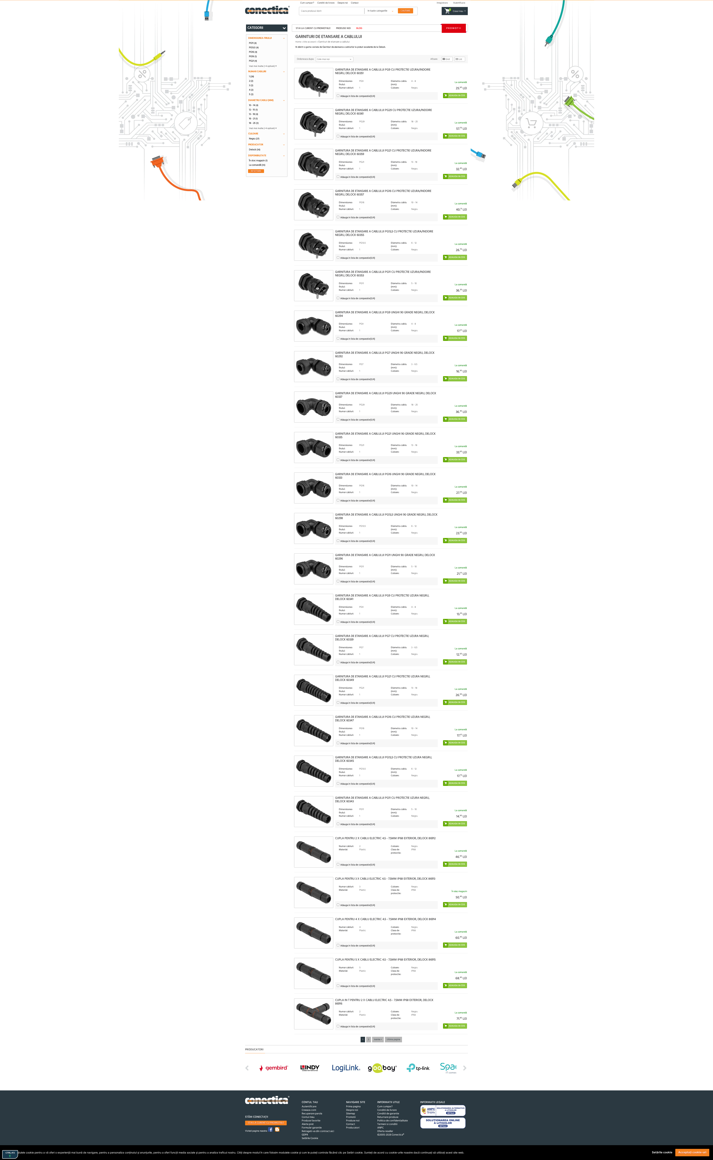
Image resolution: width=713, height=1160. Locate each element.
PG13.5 (254, 47)
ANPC (380, 1128)
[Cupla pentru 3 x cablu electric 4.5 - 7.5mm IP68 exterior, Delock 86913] (313, 892)
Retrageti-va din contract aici (318, 1131)
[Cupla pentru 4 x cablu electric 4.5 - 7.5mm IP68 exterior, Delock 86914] (313, 932)
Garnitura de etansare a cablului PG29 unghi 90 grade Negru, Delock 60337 (385, 395)
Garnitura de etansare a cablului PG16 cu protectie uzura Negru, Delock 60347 (382, 719)
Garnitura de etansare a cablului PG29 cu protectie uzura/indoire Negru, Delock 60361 (383, 112)
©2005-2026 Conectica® (390, 1135)
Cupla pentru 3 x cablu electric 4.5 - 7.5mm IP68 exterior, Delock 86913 (385, 878)
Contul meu (308, 1117)
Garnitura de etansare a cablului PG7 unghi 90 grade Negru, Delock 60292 (384, 355)
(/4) (357, 96)
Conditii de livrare (325, 3)
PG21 (253, 61)
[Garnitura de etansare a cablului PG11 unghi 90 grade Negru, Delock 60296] (313, 568)
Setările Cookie (310, 1138)
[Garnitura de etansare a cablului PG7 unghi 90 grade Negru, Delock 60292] (313, 366)
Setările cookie (662, 1152)
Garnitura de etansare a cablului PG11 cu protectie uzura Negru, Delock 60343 (382, 800)
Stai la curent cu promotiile (266, 1123)
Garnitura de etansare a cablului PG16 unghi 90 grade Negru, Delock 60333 (385, 476)
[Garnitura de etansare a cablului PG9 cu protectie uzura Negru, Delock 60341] (313, 609)
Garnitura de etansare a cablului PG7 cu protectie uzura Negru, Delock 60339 (382, 638)
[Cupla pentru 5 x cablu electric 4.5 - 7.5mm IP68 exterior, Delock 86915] (313, 973)
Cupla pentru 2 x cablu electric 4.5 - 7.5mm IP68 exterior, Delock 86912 (385, 838)
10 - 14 (253, 105)
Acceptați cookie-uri (692, 1152)
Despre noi (343, 3)
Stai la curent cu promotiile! (313, 28)
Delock (254, 149)
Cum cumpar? (307, 3)
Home (298, 42)
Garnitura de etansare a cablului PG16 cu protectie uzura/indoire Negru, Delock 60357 (383, 193)
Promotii (453, 28)
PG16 (253, 52)
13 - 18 (253, 114)
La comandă (257, 165)
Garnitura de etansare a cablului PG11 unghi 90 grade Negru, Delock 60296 (385, 557)
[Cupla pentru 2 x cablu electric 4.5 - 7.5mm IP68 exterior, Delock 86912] (313, 852)
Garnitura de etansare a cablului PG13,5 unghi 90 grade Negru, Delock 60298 (386, 516)
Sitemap (350, 1114)
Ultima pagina (393, 1039)
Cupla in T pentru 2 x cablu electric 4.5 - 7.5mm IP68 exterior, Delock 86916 (384, 1002)
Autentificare (309, 1107)
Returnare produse (387, 1117)
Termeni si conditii (387, 1124)
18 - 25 (254, 123)
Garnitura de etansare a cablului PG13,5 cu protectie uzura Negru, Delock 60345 (383, 759)
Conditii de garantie (388, 1114)
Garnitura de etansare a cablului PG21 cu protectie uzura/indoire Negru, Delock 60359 (383, 152)
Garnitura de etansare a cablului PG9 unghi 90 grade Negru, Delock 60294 (385, 314)
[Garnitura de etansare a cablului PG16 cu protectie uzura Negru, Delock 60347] (313, 730)
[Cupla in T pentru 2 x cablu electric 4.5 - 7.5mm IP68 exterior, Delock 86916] (313, 1013)
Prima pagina (353, 1107)
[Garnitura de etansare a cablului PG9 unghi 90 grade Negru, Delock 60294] (313, 326)
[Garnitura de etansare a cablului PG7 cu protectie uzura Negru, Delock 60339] (313, 649)
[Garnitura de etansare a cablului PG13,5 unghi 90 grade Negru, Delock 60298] (313, 528)
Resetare (256, 171)
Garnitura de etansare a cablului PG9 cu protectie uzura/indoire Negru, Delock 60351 (382, 71)
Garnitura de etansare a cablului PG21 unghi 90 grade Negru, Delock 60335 (385, 435)
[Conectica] (267, 1100)
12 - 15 (253, 110)
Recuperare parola (312, 1114)
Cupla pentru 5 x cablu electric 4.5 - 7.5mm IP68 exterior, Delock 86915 (385, 959)
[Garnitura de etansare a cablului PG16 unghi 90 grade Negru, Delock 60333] (313, 487)
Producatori (352, 1128)
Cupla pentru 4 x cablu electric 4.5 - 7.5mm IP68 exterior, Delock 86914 (385, 919)
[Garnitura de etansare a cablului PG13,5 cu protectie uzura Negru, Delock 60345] (313, 771)
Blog (359, 28)
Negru (254, 138)
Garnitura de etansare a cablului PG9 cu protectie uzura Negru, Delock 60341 (382, 597)
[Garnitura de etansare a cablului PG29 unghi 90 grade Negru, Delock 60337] (313, 407)
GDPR (305, 1135)
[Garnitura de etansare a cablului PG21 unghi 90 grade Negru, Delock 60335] (313, 447)
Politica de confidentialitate (392, 1121)
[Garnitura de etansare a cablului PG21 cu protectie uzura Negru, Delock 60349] (313, 690)
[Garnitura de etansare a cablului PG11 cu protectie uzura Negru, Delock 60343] (313, 811)
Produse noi (343, 28)
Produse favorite (311, 1121)
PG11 (253, 43)
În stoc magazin (258, 160)
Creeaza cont (309, 1110)
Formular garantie (312, 1128)
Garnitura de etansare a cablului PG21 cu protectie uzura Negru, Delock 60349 (382, 678)
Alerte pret (308, 1124)
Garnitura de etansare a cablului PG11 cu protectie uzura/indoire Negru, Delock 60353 (383, 274)
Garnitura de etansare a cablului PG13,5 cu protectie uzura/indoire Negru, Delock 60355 (384, 233)
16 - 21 (253, 118)
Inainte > (378, 1039)
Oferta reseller (385, 1131)
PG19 (253, 56)
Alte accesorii (309, 42)
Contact (354, 3)
